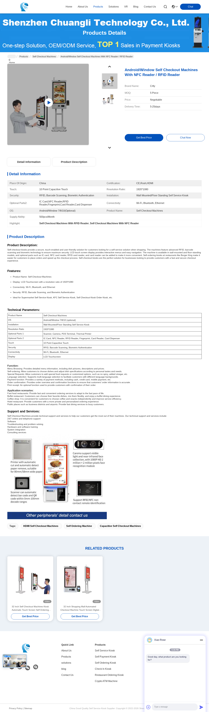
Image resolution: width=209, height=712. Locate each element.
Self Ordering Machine (79, 526)
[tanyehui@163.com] (35, 667)
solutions (113, 6)
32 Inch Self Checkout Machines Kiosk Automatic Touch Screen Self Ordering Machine (30, 608)
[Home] (26, 647)
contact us (150, 6)
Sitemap (28, 708)
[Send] (201, 707)
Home (69, 6)
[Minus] (201, 640)
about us (83, 6)
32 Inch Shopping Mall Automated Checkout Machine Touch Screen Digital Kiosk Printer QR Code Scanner (79, 608)
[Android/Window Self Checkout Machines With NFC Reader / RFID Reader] (48, 104)
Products (23, 56)
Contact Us (67, 675)
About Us (66, 650)
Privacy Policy (15, 708)
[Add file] (148, 707)
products (98, 6)
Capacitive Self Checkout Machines (120, 526)
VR (126, 6)
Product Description (74, 161)
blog (135, 6)
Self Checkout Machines (44, 56)
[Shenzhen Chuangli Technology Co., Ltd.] (24, 6)
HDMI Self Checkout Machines (40, 526)
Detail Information (29, 161)
